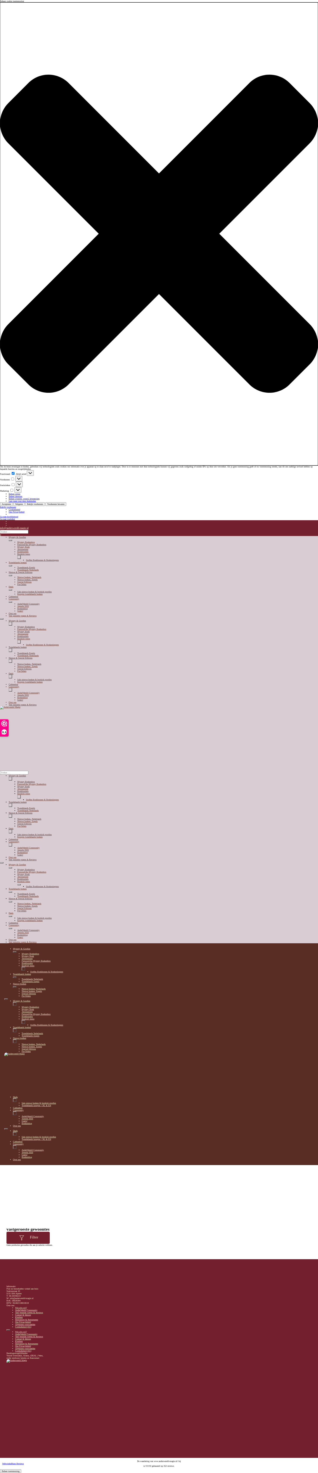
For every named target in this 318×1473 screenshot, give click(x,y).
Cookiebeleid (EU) (23, 1327)
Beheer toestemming (10, 1471)
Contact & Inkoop (23, 1315)
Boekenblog (22, 608)
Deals (11, 587)
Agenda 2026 (23, 606)
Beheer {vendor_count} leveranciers (24, 498)
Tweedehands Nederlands (28, 570)
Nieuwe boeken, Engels (27, 579)
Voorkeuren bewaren (55, 504)
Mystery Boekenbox (26, 542)
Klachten (19, 1317)
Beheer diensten (15, 496)
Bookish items (23, 554)
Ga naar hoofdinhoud (9, 516)
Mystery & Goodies (17, 537)
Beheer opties (14, 494)
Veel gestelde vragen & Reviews (23, 616)
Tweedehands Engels (26, 567)
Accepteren (6, 504)
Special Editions (24, 582)
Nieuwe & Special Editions (20, 572)
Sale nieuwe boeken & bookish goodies (34, 592)
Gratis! (20, 611)
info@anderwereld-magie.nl (14, 528)
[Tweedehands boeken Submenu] (10, 565)
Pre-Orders (21, 584)
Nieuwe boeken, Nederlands (29, 577)
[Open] (22, 1238)
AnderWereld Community (28, 604)
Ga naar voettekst (7, 519)
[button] (159, 233)
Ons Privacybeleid (16, 512)
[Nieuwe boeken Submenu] (14, 987)
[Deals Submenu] (10, 590)
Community (14, 599)
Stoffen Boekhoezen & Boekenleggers (42, 560)
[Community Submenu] (10, 602)
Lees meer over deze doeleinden (22, 501)
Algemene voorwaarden (25, 1324)
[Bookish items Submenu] (19, 557)
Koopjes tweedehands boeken (30, 594)
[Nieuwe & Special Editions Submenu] (10, 575)
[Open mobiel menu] (1, 619)
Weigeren (19, 504)
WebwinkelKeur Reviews (13, 1463)
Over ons (12, 613)
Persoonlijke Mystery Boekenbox (31, 544)
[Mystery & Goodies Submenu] (10, 540)
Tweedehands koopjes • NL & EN (36, 1105)
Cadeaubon (13, 596)
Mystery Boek (23, 547)
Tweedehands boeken (18, 562)
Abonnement (22, 549)
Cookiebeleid (14, 509)
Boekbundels (23, 552)
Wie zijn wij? (21, 1308)
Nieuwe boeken (19, 984)
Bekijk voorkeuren (35, 504)
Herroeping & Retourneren (26, 1319)
